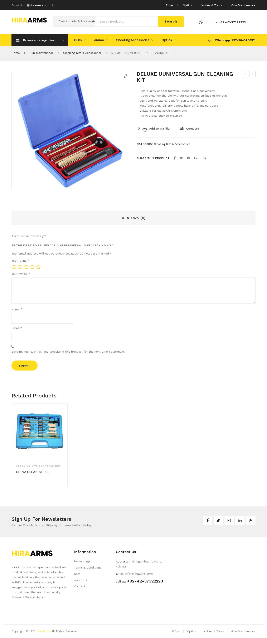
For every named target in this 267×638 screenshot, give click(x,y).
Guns (78, 40)
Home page (82, 561)
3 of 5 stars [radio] (26, 266)
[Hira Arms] (29, 19)
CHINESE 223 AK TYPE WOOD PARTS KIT (245, 74)
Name (17, 309)
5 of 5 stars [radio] (38, 266)
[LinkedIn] (204, 158)
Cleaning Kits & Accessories (82, 52)
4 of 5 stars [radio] (32, 266)
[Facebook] (175, 158)
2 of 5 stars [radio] (20, 266)
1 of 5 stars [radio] (13, 266)
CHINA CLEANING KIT (253, 74)
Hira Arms (43, 631)
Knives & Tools (211, 5)
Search (170, 21)
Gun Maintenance (243, 5)
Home (15, 52)
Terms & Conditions (87, 567)
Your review (20, 273)
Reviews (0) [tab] (134, 218)
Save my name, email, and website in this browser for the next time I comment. (68, 351)
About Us (80, 580)
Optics (187, 5)
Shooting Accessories (132, 40)
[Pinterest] (188, 158)
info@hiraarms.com (34, 5)
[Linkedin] (240, 520)
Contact (79, 586)
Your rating (20, 260)
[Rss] (251, 520)
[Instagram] (229, 520)
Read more (30, 485)
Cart (77, 573)
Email (16, 328)
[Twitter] (181, 158)
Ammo (99, 40)
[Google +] (196, 158)
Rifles (170, 5)
